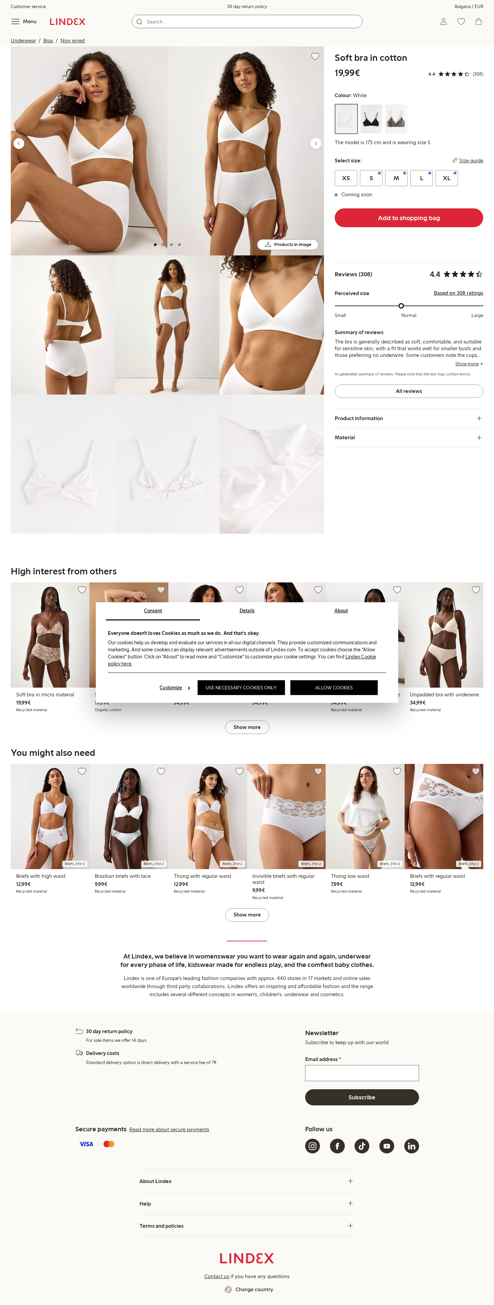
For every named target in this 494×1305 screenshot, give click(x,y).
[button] (89, 150)
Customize (171, 688)
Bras (48, 40)
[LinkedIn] (411, 1146)
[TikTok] (362, 1146)
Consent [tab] (153, 611)
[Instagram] (312, 1146)
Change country (254, 1289)
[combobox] (247, 21)
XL (447, 178)
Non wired (72, 40)
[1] (155, 245)
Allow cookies (334, 688)
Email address (323, 1059)
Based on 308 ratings (458, 293)
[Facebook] (337, 1146)
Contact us (216, 1276)
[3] (171, 245)
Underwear (23, 40)
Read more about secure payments (169, 1129)
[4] (179, 245)
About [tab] (341, 611)
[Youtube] (386, 1146)
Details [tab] (247, 611)
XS (346, 178)
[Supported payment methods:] (189, 1145)
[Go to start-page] (67, 21)
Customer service (28, 6)
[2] (163, 245)
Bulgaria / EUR (469, 6)
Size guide (471, 161)
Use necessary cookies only (241, 688)
